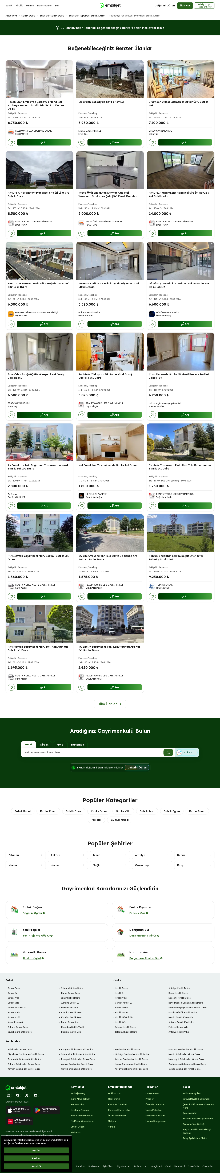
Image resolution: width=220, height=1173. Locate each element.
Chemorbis (207, 1166)
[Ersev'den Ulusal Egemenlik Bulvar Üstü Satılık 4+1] (180, 79)
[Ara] (168, 752)
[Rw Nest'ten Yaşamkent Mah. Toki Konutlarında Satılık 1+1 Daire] (39, 624)
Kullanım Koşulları (192, 1093)
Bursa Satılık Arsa (70, 1022)
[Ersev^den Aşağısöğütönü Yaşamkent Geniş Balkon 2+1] (39, 352)
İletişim (112, 1121)
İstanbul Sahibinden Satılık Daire (78, 1054)
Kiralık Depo (121, 1012)
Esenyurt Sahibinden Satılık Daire (78, 1059)
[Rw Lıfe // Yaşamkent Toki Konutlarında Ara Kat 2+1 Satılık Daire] (110, 624)
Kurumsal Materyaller (119, 1110)
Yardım (111, 1126)
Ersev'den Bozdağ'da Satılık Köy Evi (101, 101)
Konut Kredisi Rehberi (82, 1115)
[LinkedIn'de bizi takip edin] (36, 1095)
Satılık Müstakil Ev (17, 1007)
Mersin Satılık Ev (69, 1007)
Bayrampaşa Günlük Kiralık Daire (186, 1002)
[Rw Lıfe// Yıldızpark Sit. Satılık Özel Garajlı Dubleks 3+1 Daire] (110, 352)
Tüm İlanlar (107, 704)
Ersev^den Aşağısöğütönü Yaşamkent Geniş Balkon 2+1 (36, 376)
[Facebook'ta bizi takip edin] (18, 1095)
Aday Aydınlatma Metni (195, 1138)
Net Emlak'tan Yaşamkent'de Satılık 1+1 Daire (107, 465)
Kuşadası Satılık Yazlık (72, 1027)
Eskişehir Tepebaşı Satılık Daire (87, 15)
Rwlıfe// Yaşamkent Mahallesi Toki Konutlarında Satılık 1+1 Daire (180, 467)
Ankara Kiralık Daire (125, 1027)
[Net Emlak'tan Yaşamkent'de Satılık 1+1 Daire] (110, 442)
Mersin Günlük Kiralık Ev (181, 1017)
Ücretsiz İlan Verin (155, 1104)
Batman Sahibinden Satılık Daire (24, 1059)
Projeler (96, 819)
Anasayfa (11, 15)
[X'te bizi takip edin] (27, 1095)
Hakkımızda (114, 1093)
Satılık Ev (12, 993)
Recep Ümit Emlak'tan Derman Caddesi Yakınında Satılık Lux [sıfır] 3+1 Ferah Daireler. (107, 194)
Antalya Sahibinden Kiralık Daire (131, 1069)
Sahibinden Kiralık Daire (127, 1049)
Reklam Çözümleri (117, 1104)
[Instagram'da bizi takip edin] (9, 1095)
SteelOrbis (193, 1166)
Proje (60, 744)
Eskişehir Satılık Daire (52, 15)
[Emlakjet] (16, 1088)
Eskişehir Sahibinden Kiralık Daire (186, 1049)
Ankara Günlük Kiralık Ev (181, 1022)
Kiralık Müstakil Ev (124, 1017)
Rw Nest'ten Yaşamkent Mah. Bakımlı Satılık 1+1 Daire (38, 557)
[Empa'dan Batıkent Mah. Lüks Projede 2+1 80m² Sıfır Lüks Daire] (39, 261)
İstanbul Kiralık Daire (126, 1032)
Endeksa (80, 1166)
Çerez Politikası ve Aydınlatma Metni (198, 1106)
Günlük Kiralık (120, 819)
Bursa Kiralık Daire (178, 993)
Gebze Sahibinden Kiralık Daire (185, 1069)
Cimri (168, 1166)
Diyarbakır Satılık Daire (20, 1032)
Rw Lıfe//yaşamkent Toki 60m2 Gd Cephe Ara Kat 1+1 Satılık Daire (107, 557)
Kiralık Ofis (120, 1022)
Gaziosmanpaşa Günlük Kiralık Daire (187, 1007)
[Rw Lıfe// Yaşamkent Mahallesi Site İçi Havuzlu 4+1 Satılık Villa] (180, 170)
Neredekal (179, 1166)
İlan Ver (185, 5)
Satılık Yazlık (14, 1017)
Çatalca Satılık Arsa (71, 1012)
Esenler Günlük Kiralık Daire (183, 1012)
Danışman (77, 744)
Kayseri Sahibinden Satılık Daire (24, 1069)
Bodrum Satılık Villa (71, 1032)
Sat (57, 5)
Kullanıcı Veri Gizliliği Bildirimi (198, 1118)
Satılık (9, 5)
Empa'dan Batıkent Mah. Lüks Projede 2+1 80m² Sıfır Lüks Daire (38, 285)
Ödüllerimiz (114, 1099)
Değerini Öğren (165, 5)
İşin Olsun (108, 1166)
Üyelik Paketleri (154, 1110)
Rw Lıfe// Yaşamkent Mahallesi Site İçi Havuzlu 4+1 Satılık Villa (179, 194)
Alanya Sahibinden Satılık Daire (77, 1064)
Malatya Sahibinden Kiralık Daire (132, 1054)
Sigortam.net (123, 1166)
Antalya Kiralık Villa (179, 1032)
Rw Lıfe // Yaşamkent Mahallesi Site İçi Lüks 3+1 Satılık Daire (38, 194)
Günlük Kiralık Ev (123, 1002)
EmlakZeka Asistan (155, 1115)
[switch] (187, 752)
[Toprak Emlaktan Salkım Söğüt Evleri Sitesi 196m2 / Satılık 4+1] (180, 533)
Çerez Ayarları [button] (190, 1113)
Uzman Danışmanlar (156, 1121)
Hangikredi (156, 1166)
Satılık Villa (123, 811)
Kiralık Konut (48, 811)
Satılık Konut (23, 811)
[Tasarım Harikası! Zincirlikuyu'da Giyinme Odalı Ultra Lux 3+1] (110, 261)
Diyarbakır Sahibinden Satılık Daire (26, 1054)
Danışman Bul (152, 1093)
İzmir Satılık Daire (70, 998)
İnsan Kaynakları (117, 1115)
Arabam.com (140, 1166)
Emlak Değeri (78, 1126)
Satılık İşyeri (172, 811)
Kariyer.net (94, 1166)
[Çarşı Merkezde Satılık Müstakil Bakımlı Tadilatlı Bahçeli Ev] (180, 352)
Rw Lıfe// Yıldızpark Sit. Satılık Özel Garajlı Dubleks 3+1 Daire (105, 376)
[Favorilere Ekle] (11, 142)
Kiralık (19, 5)
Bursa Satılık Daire (70, 993)
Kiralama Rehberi (80, 1110)
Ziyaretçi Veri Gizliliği (194, 1124)
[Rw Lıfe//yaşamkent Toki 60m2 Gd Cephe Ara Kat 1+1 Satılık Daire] (110, 533)
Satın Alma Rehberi (80, 1099)
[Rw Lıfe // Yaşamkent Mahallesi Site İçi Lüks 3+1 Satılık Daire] (39, 170)
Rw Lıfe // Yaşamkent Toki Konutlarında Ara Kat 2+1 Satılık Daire (109, 648)
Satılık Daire (28, 15)
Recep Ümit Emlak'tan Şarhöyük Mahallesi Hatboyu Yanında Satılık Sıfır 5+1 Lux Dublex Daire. (36, 105)
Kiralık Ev (120, 993)
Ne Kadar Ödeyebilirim (82, 1121)
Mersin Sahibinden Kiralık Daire (184, 1054)
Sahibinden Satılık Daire (20, 1049)
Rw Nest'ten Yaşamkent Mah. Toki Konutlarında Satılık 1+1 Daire (38, 648)
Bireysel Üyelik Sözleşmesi (196, 1099)
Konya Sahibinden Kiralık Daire (131, 1064)
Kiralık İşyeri (197, 811)
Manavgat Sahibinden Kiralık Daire (186, 1059)
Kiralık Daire (99, 811)
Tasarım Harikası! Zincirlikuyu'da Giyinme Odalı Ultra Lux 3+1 (108, 285)
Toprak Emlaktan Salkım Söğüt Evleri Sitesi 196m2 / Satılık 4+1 (176, 557)
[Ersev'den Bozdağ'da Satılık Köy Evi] (110, 79)
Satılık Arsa (147, 811)
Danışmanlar (44, 5)
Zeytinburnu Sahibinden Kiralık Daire (187, 1064)
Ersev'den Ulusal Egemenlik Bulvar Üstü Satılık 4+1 (178, 103)
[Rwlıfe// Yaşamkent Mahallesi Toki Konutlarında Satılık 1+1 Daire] (180, 442)
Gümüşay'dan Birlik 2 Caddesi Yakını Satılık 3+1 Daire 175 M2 (179, 285)
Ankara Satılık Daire (18, 1027)
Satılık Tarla (14, 1012)
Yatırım (30, 5)
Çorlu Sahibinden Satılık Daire (76, 1069)
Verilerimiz (76, 1132)
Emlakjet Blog (78, 1093)
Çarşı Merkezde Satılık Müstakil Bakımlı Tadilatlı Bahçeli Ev (179, 376)
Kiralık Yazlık (121, 1007)
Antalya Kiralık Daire (179, 988)
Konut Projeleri (15, 1022)
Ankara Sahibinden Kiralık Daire (131, 1059)
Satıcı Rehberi (78, 1104)
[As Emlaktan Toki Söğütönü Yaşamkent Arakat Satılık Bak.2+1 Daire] (39, 442)
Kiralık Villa (121, 998)
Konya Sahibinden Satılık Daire (77, 1049)
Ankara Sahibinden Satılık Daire (24, 1064)
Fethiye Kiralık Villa (178, 1027)
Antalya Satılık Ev (70, 1002)
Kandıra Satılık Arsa (71, 1017)
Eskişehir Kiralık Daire (180, 998)
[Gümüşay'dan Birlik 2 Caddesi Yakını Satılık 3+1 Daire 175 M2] (180, 261)
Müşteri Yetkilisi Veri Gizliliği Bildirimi (197, 1131)
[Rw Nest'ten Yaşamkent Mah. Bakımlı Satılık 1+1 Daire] (39, 533)
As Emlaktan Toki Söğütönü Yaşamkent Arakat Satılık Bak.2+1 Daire (38, 467)
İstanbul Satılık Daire (72, 988)
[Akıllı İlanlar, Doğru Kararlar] (109, 5)
